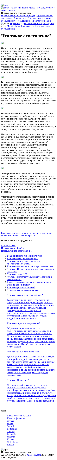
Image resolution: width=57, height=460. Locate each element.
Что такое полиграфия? (24, 235)
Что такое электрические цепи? (22, 258)
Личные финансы (16, 418)
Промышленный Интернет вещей (18, 15)
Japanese (11, 436)
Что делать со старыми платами (23, 290)
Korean (10, 439)
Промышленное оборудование (16, 251)
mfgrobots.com (34, 455)
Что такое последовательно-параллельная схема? (31, 266)
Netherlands (12, 442)
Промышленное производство (39, 23)
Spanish (10, 426)
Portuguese (12, 429)
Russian (10, 444)
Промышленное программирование (34, 21)
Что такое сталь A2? (17, 274)
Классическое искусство (19, 415)
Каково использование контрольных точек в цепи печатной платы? (29, 283)
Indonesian (12, 434)
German (10, 421)
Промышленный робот (12, 248)
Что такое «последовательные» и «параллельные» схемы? (23, 262)
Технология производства (22, 7)
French (10, 423)
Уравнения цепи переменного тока (24, 256)
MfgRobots (15, 23)
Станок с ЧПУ (8, 245)
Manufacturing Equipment (19, 26)
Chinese (10, 431)
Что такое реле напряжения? (21, 287)
